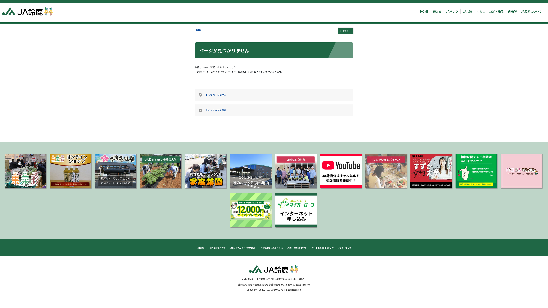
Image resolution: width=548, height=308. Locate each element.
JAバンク (452, 11)
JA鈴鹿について (531, 11)
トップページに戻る (216, 95)
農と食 (437, 11)
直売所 (512, 11)
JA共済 (467, 11)
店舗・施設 (496, 11)
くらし (480, 11)
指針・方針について (297, 247)
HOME (424, 11)
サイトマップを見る (216, 110)
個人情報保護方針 (218, 247)
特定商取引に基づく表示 (272, 247)
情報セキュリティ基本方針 (243, 247)
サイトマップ (345, 247)
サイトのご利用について (323, 247)
